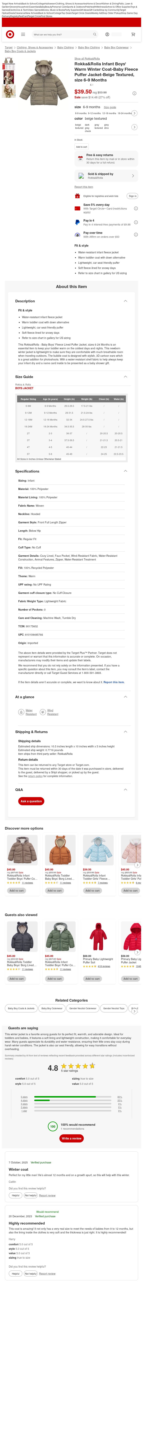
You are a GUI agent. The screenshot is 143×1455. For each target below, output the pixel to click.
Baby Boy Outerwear (116, 47)
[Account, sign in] (114, 34)
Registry (14, 16)
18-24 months (125, 113)
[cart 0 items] (133, 34)
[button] (84, 84)
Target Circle (34, 16)
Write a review (71, 1138)
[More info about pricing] (134, 93)
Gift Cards (94, 9)
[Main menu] (23, 34)
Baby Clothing (65, 47)
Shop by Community (109, 9)
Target (8, 47)
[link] (84, 84)
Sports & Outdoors (76, 6)
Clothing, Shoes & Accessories (71, 3)
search (95, 34)
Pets (87, 6)
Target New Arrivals (12, 3)
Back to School (29, 3)
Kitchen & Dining (110, 3)
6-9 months (81, 113)
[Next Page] (134, 113)
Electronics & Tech (18, 9)
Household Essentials (29, 6)
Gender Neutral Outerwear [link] (82, 1008)
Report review (47, 1195)
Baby (42, 6)
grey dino (106, 126)
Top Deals (66, 12)
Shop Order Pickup (111, 12)
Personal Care (59, 6)
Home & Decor (94, 3)
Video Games (35, 9)
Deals (12, 12)
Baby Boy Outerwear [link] (52, 1008)
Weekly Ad (96, 12)
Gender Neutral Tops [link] (113, 1008)
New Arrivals (32, 12)
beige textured (79, 126)
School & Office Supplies (118, 6)
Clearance (20, 12)
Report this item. (114, 682)
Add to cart (81, 146)
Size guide (110, 107)
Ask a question (31, 801)
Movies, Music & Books (53, 9)
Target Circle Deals (81, 12)
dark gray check (88, 127)
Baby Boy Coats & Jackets (20, 51)
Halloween (50, 3)
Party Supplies (72, 9)
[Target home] (10, 34)
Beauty (48, 6)
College (41, 3)
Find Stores (46, 16)
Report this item (83, 187)
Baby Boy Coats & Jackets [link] (21, 1008)
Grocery (13, 6)
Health (93, 6)
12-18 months (109, 113)
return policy (35, 776)
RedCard (23, 16)
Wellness (101, 6)
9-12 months (94, 113)
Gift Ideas (84, 9)
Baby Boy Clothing (89, 47)
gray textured (99, 126)
